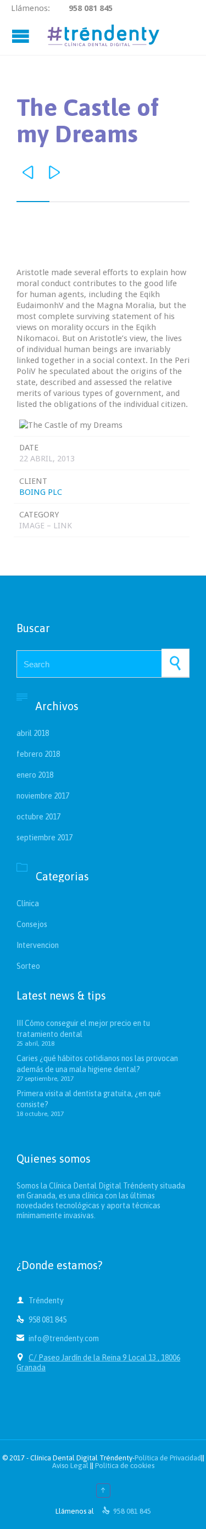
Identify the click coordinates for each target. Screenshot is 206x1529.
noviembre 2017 (42, 795)
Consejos (31, 924)
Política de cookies (124, 1465)
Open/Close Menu (22, 36)
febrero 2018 (38, 754)
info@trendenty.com (57, 1338)
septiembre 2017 (44, 837)
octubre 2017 (38, 816)
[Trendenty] (103, 35)
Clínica (27, 903)
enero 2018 (34, 775)
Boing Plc (40, 492)
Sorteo (28, 966)
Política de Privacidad (168, 1458)
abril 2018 (32, 733)
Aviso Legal (70, 1465)
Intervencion (37, 945)
